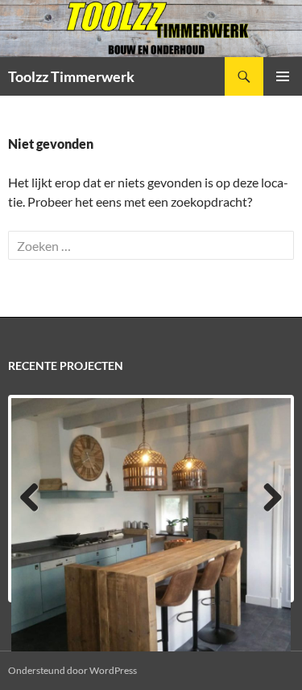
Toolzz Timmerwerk (71, 76)
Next (271, 514)
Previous (32, 514)
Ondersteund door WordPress (72, 670)
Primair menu (282, 76)
